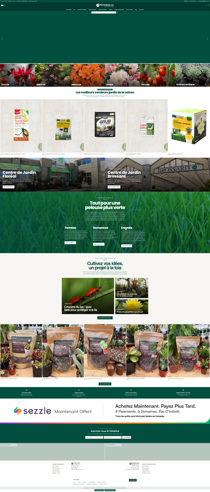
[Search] (117, 12)
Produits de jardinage (119, 9)
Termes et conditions (103, 484)
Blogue (79, 482)
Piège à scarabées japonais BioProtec (175, 153)
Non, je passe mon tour (110, 490)
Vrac (75, 9)
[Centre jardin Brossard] (134, 463)
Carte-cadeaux (129, 9)
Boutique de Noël (92, 482)
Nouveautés (69, 9)
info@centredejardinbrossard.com (132, 469)
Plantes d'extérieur (103, 9)
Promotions (141, 9)
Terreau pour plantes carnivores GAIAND (8, 378)
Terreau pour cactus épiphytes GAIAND (176, 378)
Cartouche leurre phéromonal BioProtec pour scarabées (53, 153)
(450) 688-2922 (74, 468)
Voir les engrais (126, 245)
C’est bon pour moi (99, 490)
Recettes (84, 482)
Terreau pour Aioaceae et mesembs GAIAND (93, 378)
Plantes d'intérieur (92, 9)
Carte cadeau (133, 480)
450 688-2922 (193, 1)
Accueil (74, 482)
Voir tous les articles (105, 317)
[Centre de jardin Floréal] (75, 463)
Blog (136, 9)
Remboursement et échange (78, 484)
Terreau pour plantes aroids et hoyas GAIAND (135, 378)
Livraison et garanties (101, 482)
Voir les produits (9, 56)
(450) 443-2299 (136, 468)
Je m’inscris (127, 437)
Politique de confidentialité (92, 484)
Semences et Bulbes (82, 9)
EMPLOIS (186, 1)
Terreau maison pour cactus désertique (50, 378)
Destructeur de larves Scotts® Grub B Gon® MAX (93, 153)
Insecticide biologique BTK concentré (133, 153)
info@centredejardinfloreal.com (77, 469)
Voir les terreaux (70, 242)
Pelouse (110, 9)
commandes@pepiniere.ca (203, 1)
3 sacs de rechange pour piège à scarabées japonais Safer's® (12, 153)
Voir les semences (99, 244)
